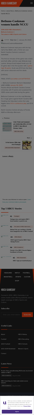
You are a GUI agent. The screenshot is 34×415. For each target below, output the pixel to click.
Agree (17, 411)
